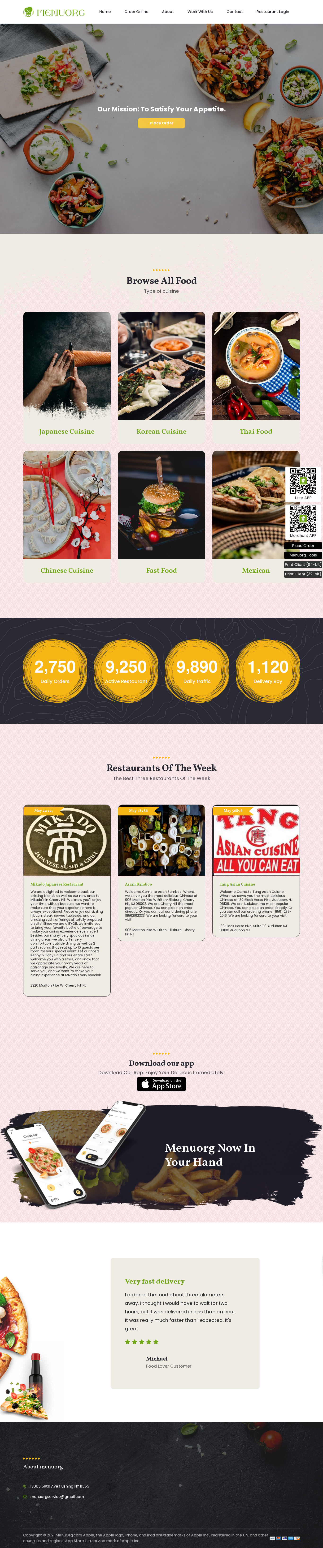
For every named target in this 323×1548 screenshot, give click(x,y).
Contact (235, 11)
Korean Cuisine (161, 432)
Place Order (161, 123)
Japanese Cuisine (67, 432)
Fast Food (161, 571)
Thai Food (256, 432)
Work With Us (200, 11)
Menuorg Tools (303, 555)
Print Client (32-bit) (303, 574)
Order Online (136, 11)
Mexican (256, 571)
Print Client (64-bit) (303, 564)
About (168, 11)
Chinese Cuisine (67, 571)
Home (105, 11)
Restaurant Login (273, 11)
